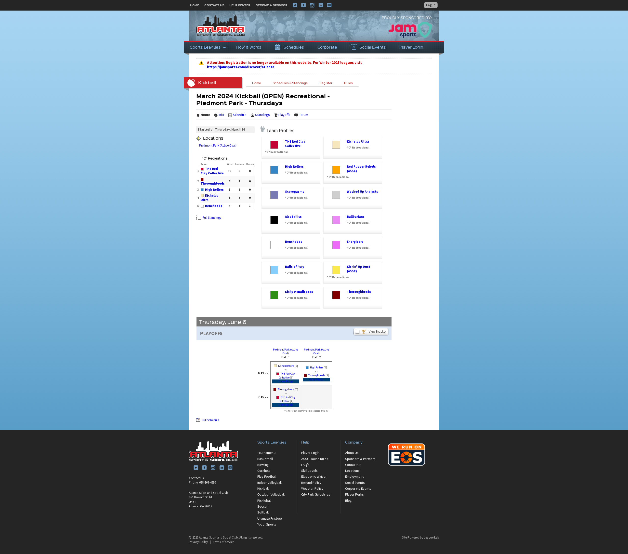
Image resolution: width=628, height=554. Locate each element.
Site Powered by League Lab (420, 537)
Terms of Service (223, 542)
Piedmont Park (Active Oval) (217, 145)
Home (194, 5)
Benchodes (213, 206)
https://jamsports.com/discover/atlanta (240, 67)
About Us (352, 452)
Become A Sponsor (272, 5)
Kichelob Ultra (358, 141)
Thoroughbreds (213, 183)
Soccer (262, 506)
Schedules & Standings (290, 83)
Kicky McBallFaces (299, 292)
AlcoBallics (293, 217)
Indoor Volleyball (269, 482)
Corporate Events (358, 488)
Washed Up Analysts (362, 191)
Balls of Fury (294, 267)
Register (325, 83)
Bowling (263, 464)
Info (221, 114)
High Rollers (214, 190)
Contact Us (214, 5)
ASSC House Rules (314, 459)
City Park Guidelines (315, 494)
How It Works (248, 47)
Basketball (265, 459)
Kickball (263, 488)
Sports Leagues (205, 47)
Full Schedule (210, 420)
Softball (263, 512)
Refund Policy (311, 482)
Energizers (355, 242)
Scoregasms (294, 191)
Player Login (411, 47)
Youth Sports (266, 524)
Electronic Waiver (314, 476)
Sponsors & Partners (360, 459)
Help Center (239, 5)
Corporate (327, 47)
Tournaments (266, 452)
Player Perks (354, 494)
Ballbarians (356, 217)
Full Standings (211, 218)
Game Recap (285, 381)
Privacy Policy (198, 542)
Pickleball (264, 500)
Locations (352, 470)
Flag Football (266, 476)
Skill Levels (309, 470)
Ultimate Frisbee (269, 518)
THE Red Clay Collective (212, 171)
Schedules (294, 47)
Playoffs (284, 114)
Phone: (193, 482)
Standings (262, 114)
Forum (303, 114)
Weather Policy (312, 488)
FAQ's (305, 464)
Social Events (372, 47)
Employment (354, 476)
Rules (348, 83)
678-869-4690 (207, 482)
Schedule (240, 114)
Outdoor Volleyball (271, 494)
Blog (348, 500)
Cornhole (264, 470)
